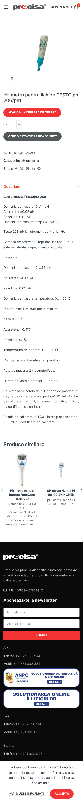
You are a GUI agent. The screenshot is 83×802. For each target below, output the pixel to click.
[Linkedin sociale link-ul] (33, 169)
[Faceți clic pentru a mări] (12, 79)
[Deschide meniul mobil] (5, 6)
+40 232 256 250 (28, 724)
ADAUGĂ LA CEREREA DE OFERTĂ (32, 112)
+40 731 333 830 (26, 732)
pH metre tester (32, 160)
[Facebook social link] (16, 169)
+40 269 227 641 (28, 656)
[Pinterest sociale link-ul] (27, 169)
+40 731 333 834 (26, 664)
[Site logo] (29, 7)
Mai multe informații (27, 793)
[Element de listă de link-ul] (41, 590)
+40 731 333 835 (28, 754)
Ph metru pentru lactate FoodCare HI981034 (22, 494)
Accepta (62, 793)
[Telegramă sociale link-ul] (39, 169)
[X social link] (21, 169)
